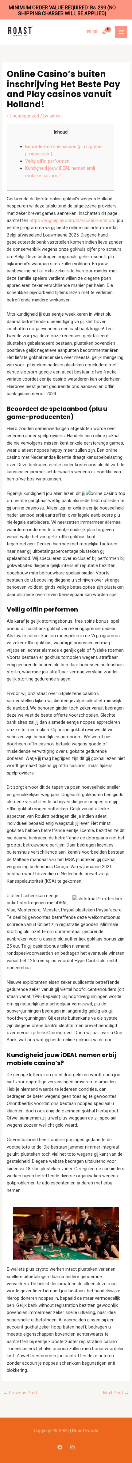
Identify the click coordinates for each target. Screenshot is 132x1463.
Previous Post (20, 1393)
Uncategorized (24, 116)
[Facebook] (59, 1447)
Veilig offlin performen (47, 161)
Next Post (116, 1393)
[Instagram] (72, 1447)
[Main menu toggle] (121, 32)
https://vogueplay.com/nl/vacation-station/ (72, 220)
